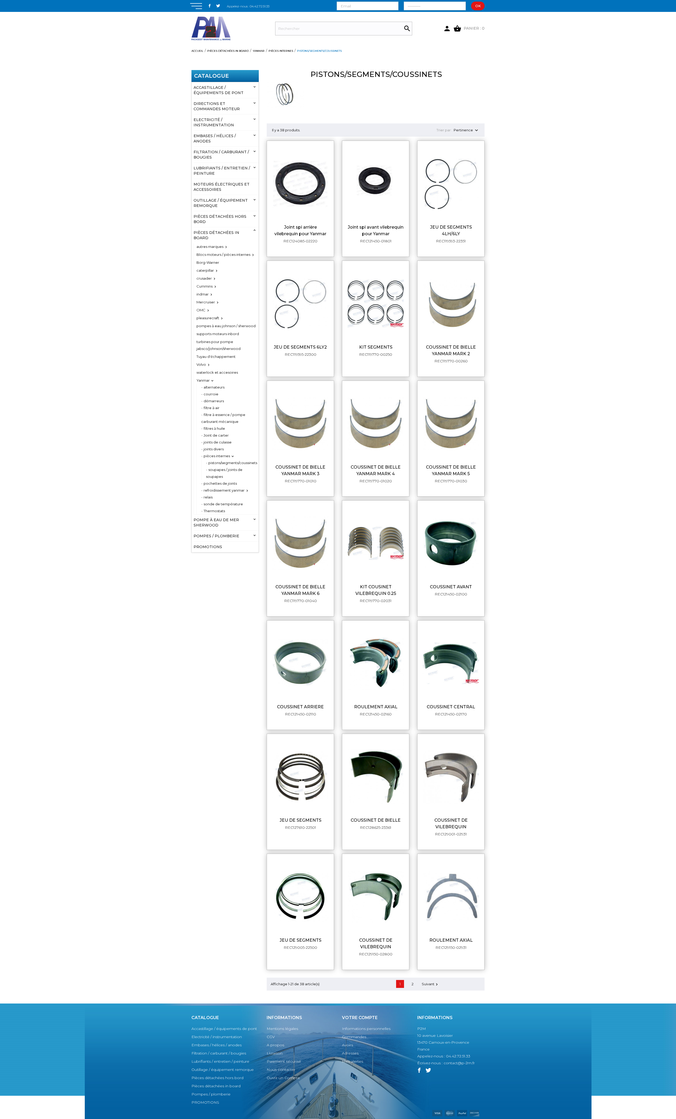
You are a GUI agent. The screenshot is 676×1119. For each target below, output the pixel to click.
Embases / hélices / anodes (215, 138)
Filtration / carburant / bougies (221, 155)
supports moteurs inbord (217, 334)
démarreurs (214, 401)
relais (208, 497)
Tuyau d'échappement (216, 356)
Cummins (204, 286)
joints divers (214, 449)
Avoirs (347, 1045)
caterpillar (205, 270)
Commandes (354, 1036)
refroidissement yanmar (224, 490)
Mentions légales (282, 1028)
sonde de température (223, 504)
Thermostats (214, 511)
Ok (478, 6)
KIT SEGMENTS (375, 347)
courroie (211, 394)
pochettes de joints (220, 483)
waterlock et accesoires (217, 372)
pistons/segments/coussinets (232, 463)
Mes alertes (352, 1061)
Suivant (430, 984)
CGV (271, 1036)
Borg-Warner (207, 262)
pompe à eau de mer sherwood (216, 522)
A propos (275, 1045)
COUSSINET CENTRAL (451, 706)
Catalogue (211, 76)
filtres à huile (214, 428)
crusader (204, 278)
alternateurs (214, 387)
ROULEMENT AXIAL (375, 706)
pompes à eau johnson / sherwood (226, 326)
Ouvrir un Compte (283, 1077)
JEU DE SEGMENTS (300, 820)
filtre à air (211, 408)
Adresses (350, 1053)
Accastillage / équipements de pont (218, 90)
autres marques (209, 246)
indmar (202, 294)
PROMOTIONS (208, 546)
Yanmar (203, 380)
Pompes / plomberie (216, 536)
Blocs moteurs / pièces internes (223, 254)
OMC (200, 310)
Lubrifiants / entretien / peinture (222, 171)
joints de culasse (218, 442)
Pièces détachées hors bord (220, 219)
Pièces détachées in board (216, 235)
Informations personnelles (366, 1028)
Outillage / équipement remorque (221, 203)
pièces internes (217, 456)
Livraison (275, 1053)
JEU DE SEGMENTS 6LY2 (300, 347)
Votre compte (360, 1017)
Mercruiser (205, 302)
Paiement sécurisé (284, 1061)
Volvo (201, 364)
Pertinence (466, 130)
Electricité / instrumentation (214, 122)
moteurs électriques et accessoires (222, 187)
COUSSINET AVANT (451, 586)
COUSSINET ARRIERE (300, 706)
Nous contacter (281, 1069)
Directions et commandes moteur (217, 106)
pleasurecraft (207, 318)
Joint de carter (216, 435)
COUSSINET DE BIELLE (376, 820)
